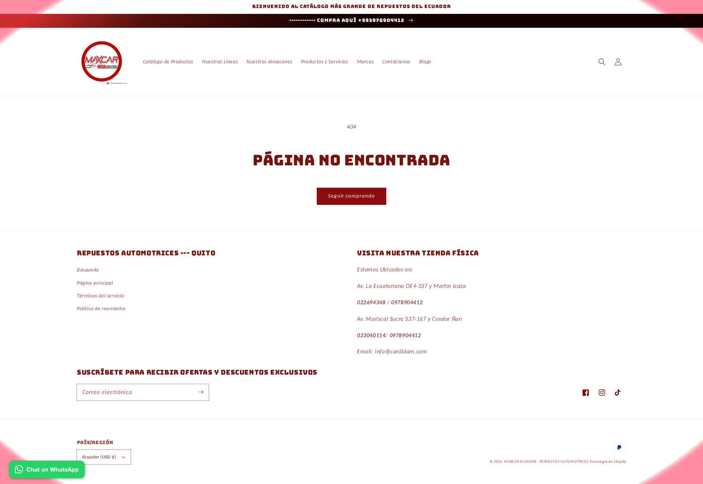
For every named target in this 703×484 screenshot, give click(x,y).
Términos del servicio (100, 296)
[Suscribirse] (201, 392)
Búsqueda (88, 270)
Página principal (95, 283)
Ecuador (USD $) (99, 456)
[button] (602, 62)
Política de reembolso (101, 308)
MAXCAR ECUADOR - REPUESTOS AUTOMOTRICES (546, 461)
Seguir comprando (351, 195)
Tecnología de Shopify (607, 461)
